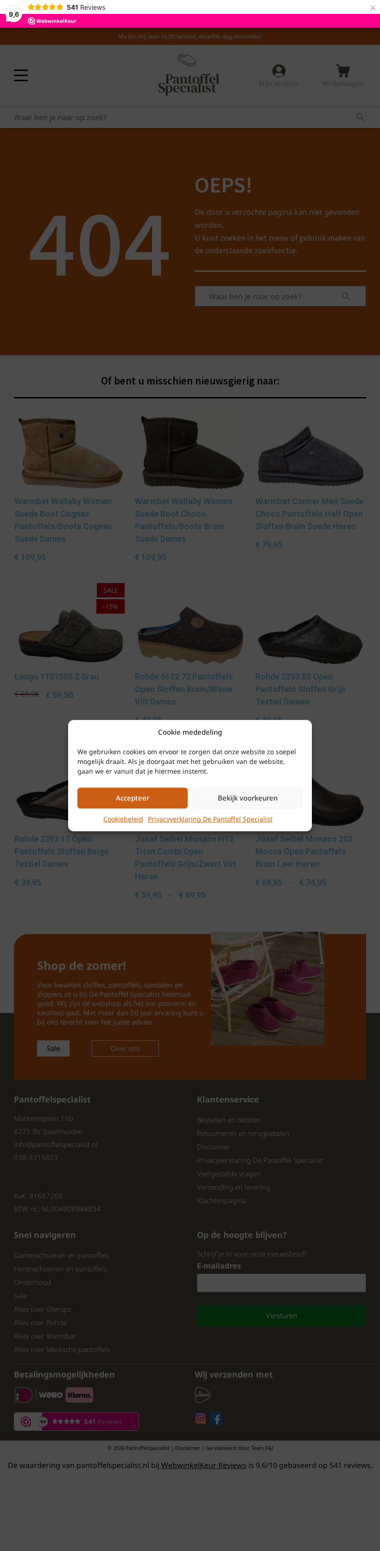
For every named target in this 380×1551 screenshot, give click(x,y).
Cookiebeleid (123, 818)
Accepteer (132, 797)
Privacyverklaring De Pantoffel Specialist (210, 818)
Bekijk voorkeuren (248, 797)
